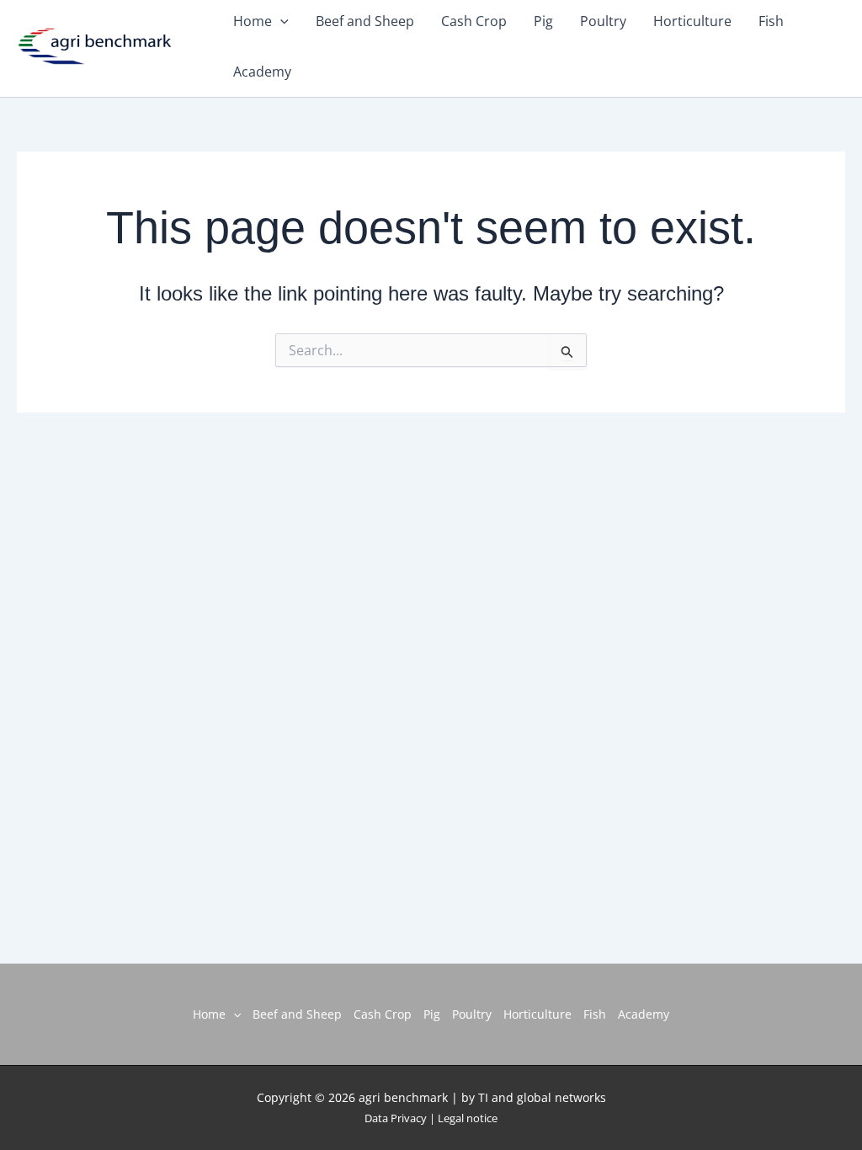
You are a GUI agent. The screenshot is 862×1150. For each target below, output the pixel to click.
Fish (594, 1014)
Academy (262, 71)
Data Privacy (395, 1118)
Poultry (472, 1014)
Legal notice (468, 1118)
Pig (431, 1014)
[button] (233, 1014)
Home (209, 1014)
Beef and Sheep (297, 1014)
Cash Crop (383, 1014)
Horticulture (537, 1014)
